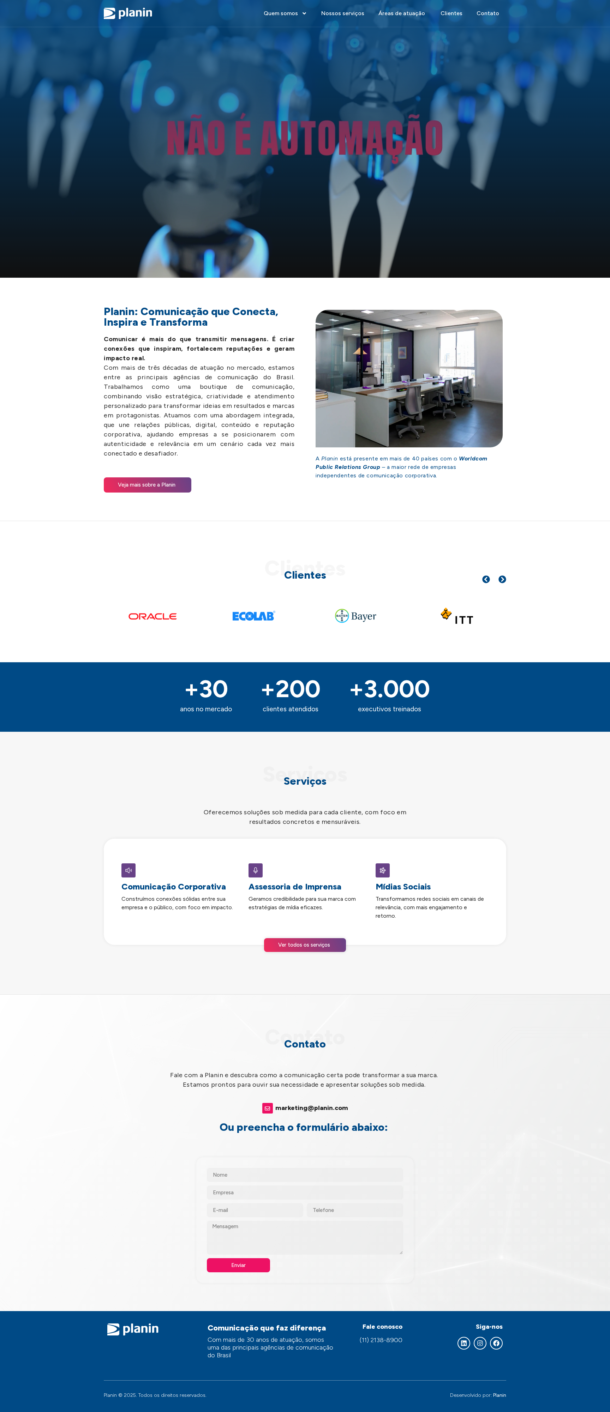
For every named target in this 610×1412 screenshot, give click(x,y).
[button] (486, 579)
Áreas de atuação (402, 13)
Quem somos (281, 13)
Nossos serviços (342, 13)
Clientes (451, 13)
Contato (488, 13)
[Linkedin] (464, 1343)
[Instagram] (480, 1343)
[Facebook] (496, 1343)
